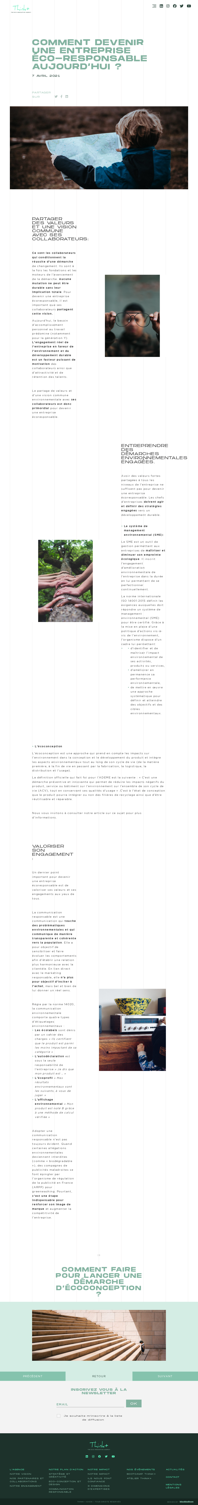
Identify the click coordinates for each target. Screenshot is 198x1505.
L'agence (17, 1469)
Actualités (175, 1469)
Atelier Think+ (139, 1478)
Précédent (33, 1376)
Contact (173, 1477)
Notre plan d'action (66, 1469)
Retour (99, 1376)
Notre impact (99, 1469)
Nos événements (141, 1469)
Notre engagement (26, 1486)
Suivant (165, 1376)
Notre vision (20, 1474)
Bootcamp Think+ (141, 1474)
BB (193, 1501)
